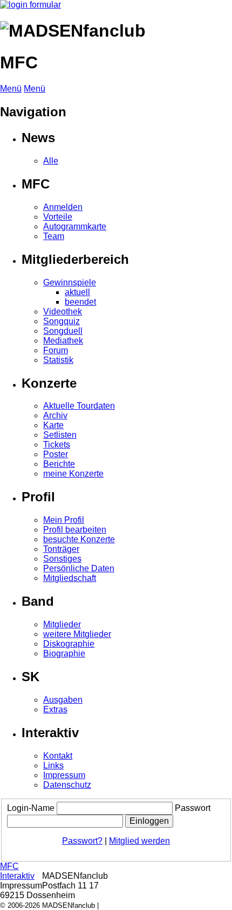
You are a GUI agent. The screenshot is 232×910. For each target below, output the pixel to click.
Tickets (56, 444)
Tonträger (61, 549)
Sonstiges (62, 558)
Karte (53, 425)
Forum (55, 350)
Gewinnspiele (69, 282)
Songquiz (61, 321)
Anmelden (63, 207)
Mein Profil (63, 519)
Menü (11, 88)
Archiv (55, 415)
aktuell (77, 292)
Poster (55, 454)
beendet (80, 301)
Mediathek (63, 340)
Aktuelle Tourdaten (79, 405)
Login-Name (30, 808)
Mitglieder (62, 624)
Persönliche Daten (78, 568)
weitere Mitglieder (77, 634)
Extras (55, 709)
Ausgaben (63, 699)
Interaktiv (17, 875)
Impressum (64, 775)
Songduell (63, 330)
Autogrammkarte (74, 226)
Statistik (58, 360)
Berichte (59, 463)
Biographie (64, 653)
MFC (9, 866)
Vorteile (57, 216)
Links (53, 765)
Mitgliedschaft (69, 578)
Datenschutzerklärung (135, 905)
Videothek (62, 311)
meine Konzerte (73, 473)
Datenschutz (67, 784)
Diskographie (68, 643)
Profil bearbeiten (74, 529)
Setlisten (60, 434)
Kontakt (57, 755)
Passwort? (82, 840)
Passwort (192, 808)
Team (53, 236)
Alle (50, 160)
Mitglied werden (139, 840)
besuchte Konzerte (79, 539)
